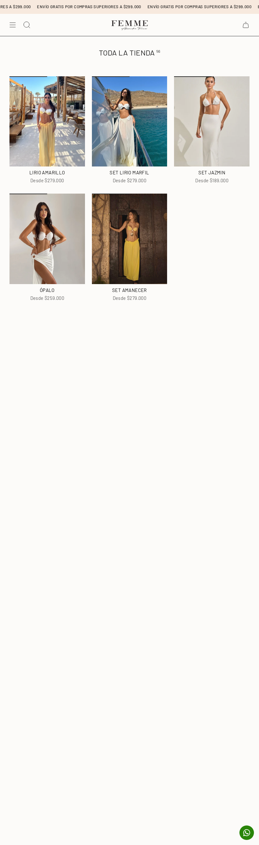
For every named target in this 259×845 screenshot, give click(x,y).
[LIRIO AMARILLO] (47, 121)
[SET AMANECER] (129, 239)
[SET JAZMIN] (212, 121)
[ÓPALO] (47, 239)
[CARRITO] (245, 25)
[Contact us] (246, 832)
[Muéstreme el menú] (12, 25)
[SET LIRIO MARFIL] (129, 121)
